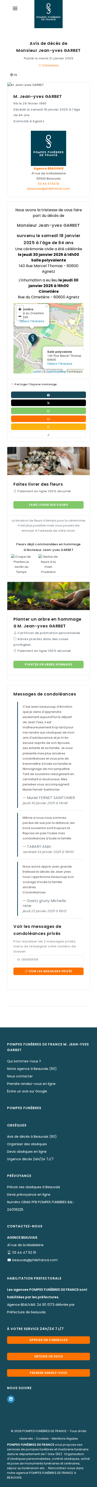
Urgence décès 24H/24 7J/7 (30, 1159)
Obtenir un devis (48, 1356)
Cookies (42, 1438)
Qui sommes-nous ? (24, 1061)
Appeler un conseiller (48, 1340)
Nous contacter (20, 1076)
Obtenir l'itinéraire (59, 363)
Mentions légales (65, 1438)
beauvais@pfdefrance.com (48, 188)
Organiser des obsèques (27, 1144)
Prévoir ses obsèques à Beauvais (33, 1187)
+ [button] (20, 309)
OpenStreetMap (56, 371)
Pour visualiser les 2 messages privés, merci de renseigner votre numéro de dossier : (44, 946)
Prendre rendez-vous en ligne (31, 1083)
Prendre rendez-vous (48, 1373)
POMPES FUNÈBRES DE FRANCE (44, 1431)
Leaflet (37, 371)
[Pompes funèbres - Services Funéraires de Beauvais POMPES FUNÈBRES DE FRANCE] (48, 14)
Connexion (50, 65)
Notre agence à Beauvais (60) (32, 1068)
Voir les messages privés (50, 971)
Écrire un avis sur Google (27, 1091)
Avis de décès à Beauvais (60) (32, 1136)
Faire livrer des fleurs (48, 505)
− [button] (20, 316)
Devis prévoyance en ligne (28, 1194)
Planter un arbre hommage (48, 664)
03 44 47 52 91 (48, 183)
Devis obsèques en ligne (27, 1151)
